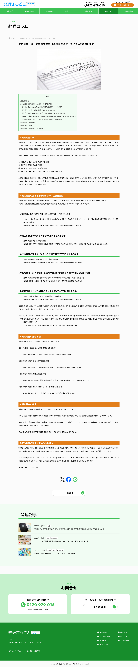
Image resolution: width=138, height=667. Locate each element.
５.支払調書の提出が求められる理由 (32, 128)
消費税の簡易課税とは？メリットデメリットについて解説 (54, 553)
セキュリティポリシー (16, 651)
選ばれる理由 (30, 11)
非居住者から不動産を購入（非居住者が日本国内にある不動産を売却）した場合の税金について (69, 529)
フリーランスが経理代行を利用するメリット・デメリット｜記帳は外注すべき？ (61, 541)
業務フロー (69, 11)
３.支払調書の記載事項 (27, 122)
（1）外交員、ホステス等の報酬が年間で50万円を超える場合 (42, 107)
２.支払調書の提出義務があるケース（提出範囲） (36, 104)
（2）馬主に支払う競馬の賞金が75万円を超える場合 (39, 110)
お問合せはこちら (100, 607)
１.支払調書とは (25, 101)
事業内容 (49, 11)
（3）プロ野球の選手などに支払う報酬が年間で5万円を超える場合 (44, 113)
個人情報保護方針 (33, 651)
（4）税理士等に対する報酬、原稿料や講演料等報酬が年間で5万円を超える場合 (49, 116)
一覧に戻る (69, 493)
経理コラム (108, 11)
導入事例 (88, 11)
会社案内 (9, 11)
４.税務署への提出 (26, 125)
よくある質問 (128, 11)
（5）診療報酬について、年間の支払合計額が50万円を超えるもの (44, 119)
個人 (14, 38)
